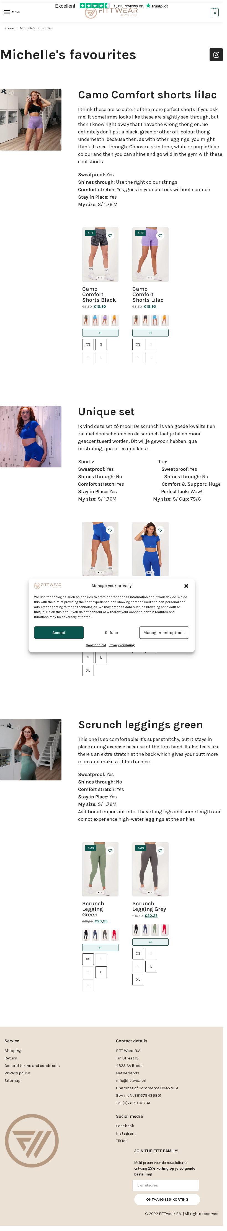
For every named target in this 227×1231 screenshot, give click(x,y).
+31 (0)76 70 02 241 (133, 1103)
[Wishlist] (110, 236)
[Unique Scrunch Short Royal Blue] (100, 549)
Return (10, 1058)
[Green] (155, 929)
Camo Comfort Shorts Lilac (148, 294)
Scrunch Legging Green (93, 909)
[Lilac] (105, 320)
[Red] (114, 935)
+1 (100, 333)
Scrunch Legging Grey (149, 906)
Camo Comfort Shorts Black (99, 294)
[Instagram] (216, 54)
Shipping (12, 1050)
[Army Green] (86, 320)
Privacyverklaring (122, 645)
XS (88, 344)
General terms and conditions (32, 1065)
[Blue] (95, 320)
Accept (59, 632)
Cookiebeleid (96, 645)
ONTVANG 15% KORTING (167, 1199)
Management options (164, 632)
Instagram (126, 1133)
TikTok (122, 1140)
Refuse (111, 632)
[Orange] (114, 320)
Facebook (125, 1126)
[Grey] (105, 935)
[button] (186, 586)
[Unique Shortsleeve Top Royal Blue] (150, 549)
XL (88, 670)
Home (9, 28)
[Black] (145, 320)
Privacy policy (17, 1073)
